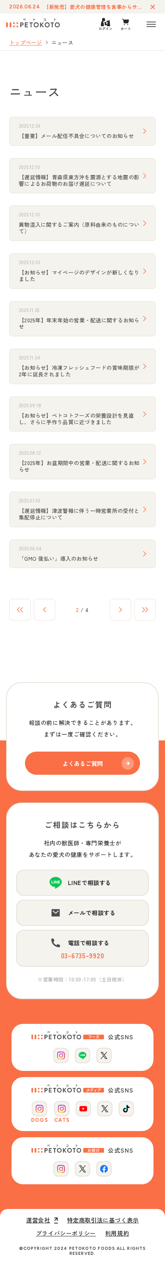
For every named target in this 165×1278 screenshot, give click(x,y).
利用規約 (117, 1233)
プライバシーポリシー (66, 1233)
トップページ (25, 42)
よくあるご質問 (83, 763)
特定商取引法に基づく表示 (103, 1220)
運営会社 (38, 1220)
